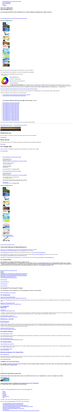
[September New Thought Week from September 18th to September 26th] (13, 273)
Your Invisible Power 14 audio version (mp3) (11, 117)
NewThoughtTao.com (23, 250)
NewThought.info (3, 279)
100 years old (2, 309)
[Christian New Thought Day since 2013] (8, 276)
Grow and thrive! (11, 343)
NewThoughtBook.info (41, 252)
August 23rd (11, 315)
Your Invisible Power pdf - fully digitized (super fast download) (14, 95)
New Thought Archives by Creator (20, 125)
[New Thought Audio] (6, 60)
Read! (9, 359)
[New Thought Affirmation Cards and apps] (7, 244)
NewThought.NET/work (14, 77)
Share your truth (9, 333)
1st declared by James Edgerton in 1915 (7, 310)
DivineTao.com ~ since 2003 (6, 319)
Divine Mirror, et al (28, 389)
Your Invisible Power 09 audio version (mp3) (11, 111)
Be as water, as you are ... (5, 321)
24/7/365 (13, 303)
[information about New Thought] (6, 47)
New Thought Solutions (6, 341)
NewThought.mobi (3, 283)
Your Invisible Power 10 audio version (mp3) (11, 112)
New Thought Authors (7, 3)
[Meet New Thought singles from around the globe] (6, 35)
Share (11, 338)
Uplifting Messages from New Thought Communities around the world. (13, 298)
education (4, 395)
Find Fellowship (3, 137)
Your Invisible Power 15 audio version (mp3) (11, 118)
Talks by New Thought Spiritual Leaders (7, 297)
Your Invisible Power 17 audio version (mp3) (11, 120)
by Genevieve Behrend (14, 82)
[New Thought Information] (6, 24)
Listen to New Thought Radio (6, 303)
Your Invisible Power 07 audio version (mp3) (11, 109)
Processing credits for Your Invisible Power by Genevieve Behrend (15, 161)
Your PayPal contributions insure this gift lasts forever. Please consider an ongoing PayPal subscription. (18, 88)
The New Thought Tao (4, 322)
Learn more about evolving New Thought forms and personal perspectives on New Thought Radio (19, 383)
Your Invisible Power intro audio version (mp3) (11, 102)
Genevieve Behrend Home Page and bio (7, 18)
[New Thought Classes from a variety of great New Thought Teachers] (6, 41)
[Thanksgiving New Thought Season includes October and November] (13, 274)
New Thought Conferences (6, 331)
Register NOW (5, 167)
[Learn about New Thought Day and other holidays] (6, 56)
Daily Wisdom (3, 144)
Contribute (5, 5)
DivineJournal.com (3, 250)
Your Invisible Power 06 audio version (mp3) (11, 108)
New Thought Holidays (4, 315)
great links (4, 394)
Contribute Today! (13, 364)
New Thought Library (16, 399)
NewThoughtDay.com (41, 257)
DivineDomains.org (12, 401)
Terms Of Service (6, 396)
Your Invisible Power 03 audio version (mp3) (11, 105)
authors (4, 391)
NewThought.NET (3, 285)
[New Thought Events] (6, 63)
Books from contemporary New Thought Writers (11, 352)
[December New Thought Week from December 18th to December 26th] (13, 275)
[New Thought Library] (6, 66)
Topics (4, 4)
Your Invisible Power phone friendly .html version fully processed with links (16, 94)
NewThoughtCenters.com (22, 255)
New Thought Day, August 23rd (45, 265)
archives (4, 392)
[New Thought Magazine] (6, 27)
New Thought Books (6, 2)
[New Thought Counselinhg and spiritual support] (6, 53)
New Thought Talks (4, 150)
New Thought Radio (5, 295)
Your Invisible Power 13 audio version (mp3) (11, 116)
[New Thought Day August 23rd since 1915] (8, 270)
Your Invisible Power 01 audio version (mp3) (11, 103)
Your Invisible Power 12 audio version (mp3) (11, 115)
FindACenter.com (3, 255)
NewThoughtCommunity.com (13, 250)
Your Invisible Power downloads (21, 18)
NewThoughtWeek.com (49, 257)
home (4, 397)
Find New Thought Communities (38, 254)
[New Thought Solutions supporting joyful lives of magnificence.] (12, 157)
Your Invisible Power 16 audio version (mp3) (11, 119)
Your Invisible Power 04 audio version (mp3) (11, 106)
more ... (32, 250)
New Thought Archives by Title (6, 125)
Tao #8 (12, 328)
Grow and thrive (3, 333)
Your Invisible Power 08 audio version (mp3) (11, 110)
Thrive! (10, 348)
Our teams (43, 85)
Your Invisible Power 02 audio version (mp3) (11, 104)
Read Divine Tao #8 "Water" (5, 328)
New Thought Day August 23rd (4, 307)
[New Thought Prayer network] (6, 50)
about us (4, 393)
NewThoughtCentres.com (12, 255)
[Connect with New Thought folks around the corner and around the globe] (6, 230)
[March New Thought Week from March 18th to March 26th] (2, 271)
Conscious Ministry (4, 343)
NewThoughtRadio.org (4, 281)
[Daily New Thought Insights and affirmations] (6, 44)
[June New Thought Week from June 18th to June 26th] (2, 272)
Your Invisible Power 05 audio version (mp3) (11, 107)
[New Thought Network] (6, 30)
